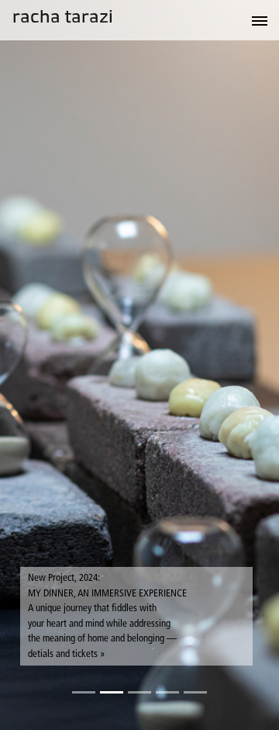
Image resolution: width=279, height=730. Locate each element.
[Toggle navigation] (230, 20)
